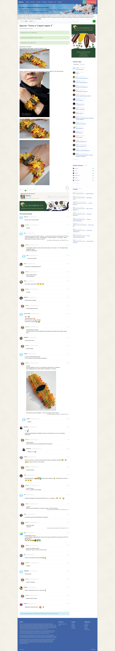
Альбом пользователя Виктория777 (80, 203)
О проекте (86, 624)
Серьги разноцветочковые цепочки (83, 95)
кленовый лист (29, 189)
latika (25, 514)
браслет (24, 189)
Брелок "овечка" (79, 113)
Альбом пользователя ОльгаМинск (80, 224)
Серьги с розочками (80, 109)
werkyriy (77, 131)
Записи (72, 624)
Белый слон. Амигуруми (81, 123)
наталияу (25, 456)
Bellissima (26, 587)
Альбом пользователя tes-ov (78, 193)
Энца (25, 233)
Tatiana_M (26, 216)
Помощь (86, 628)
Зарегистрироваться (91, 2)
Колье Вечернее (79, 128)
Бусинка (21, 2)
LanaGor (77, 72)
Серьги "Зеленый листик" (81, 146)
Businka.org (22, 649)
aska (24, 494)
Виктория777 (78, 80)
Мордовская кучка (80, 104)
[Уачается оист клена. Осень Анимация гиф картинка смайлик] (40, 607)
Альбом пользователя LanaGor (79, 214)
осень (22, 189)
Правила (86, 625)
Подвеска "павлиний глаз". (81, 141)
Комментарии (76, 64)
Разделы (73, 625)
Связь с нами (86, 629)
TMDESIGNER (26, 570)
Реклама (86, 626)
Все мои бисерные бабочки (81, 78)
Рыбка (77, 73)
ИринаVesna (26, 426)
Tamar (25, 474)
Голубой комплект (79, 69)
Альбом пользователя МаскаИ (79, 197)
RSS (78, 159)
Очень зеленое (79, 137)
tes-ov (25, 263)
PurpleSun (28, 195)
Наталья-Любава (27, 313)
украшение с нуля (71, 10)
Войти (84, 2)
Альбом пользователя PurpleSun (26, 28)
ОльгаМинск (78, 98)
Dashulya (25, 603)
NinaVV (76, 177)
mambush (25, 353)
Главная (27, 2)
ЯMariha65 (26, 297)
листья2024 (35, 189)
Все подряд (24, 21)
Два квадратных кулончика (81, 91)
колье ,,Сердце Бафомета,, (81, 82)
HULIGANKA (26, 337)
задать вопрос (25, 11)
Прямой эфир (77, 62)
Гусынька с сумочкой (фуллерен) (82, 150)
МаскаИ (77, 103)
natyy (25, 532)
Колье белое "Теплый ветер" (82, 87)
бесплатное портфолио (39, 10)
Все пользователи (76, 182)
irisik (24, 554)
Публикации (82, 64)
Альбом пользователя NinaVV (79, 208)
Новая (25, 280)
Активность (73, 628)
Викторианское (79, 132)
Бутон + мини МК (79, 100)
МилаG (77, 76)
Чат (55, 2)
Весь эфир (75, 159)
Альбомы (31, 21)
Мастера (33, 2)
